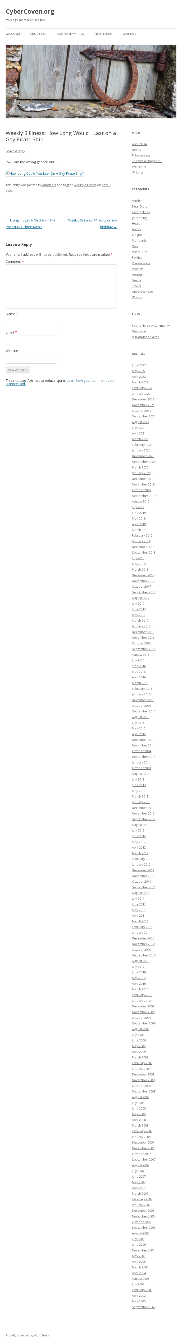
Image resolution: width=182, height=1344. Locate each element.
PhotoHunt (139, 252)
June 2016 (139, 666)
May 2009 (139, 1046)
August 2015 (140, 717)
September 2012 (143, 819)
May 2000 (139, 1301)
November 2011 (143, 876)
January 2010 (141, 1000)
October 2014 (141, 751)
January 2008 (141, 1137)
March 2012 (140, 853)
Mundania (48, 185)
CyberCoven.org (30, 11)
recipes (137, 274)
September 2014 (143, 756)
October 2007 (141, 1154)
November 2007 (143, 1148)
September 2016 (143, 649)
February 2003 (142, 1290)
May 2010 (139, 978)
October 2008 (141, 1086)
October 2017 (141, 586)
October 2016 (141, 643)
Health (136, 223)
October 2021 (141, 410)
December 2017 (143, 575)
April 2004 (139, 1273)
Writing (137, 297)
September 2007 (143, 1159)
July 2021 (138, 427)
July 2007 (138, 1171)
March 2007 (140, 1193)
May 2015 (139, 728)
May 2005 (139, 1256)
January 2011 (141, 932)
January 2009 (141, 1069)
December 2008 (143, 1074)
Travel (136, 286)
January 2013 (141, 802)
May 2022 (139, 371)
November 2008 (143, 1080)
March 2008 (140, 1125)
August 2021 (140, 422)
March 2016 (140, 683)
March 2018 (140, 569)
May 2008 (139, 1114)
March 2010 (140, 989)
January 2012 (141, 864)
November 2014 (143, 745)
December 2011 (143, 870)
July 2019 (138, 507)
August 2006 (140, 1233)
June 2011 (139, 904)
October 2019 (141, 490)
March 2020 (140, 467)
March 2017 (140, 620)
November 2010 (143, 944)
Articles (137, 201)
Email (11, 332)
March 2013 (140, 796)
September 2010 (143, 955)
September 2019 (143, 496)
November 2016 (143, 637)
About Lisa (38, 34)
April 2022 (139, 376)
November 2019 (143, 484)
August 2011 (140, 893)
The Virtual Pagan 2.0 (147, 161)
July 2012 (138, 830)
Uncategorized (142, 291)
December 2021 (143, 399)
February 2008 (142, 1131)
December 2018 (143, 547)
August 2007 (140, 1165)
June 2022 (139, 365)
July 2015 (138, 722)
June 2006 (139, 1244)
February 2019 (142, 535)
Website (12, 350)
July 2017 (138, 603)
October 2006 (141, 1222)
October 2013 (141, 768)
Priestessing (103, 34)
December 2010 (143, 938)
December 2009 (143, 1006)
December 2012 (143, 808)
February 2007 (142, 1199)
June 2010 (139, 972)
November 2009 (143, 1012)
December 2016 (143, 632)
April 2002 (139, 1295)
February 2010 (142, 995)
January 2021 (141, 450)
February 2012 (142, 859)
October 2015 (141, 705)
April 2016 (139, 677)
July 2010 (138, 966)
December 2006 (143, 1210)
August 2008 (140, 1097)
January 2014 (141, 762)
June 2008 (139, 1108)
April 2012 (139, 847)
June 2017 (139, 609)
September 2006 (143, 1227)
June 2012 (139, 836)
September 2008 (143, 1091)
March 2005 (140, 1267)
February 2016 (142, 688)
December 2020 (143, 456)
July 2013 (138, 779)
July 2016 (138, 660)
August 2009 (140, 1029)
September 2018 (143, 552)
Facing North (141, 212)
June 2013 (139, 785)
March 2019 (140, 530)
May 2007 (139, 1182)
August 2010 (140, 961)
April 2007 (139, 1188)
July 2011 (138, 898)
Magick (137, 235)
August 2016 (140, 654)
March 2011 (140, 921)
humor (136, 229)
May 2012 (139, 842)
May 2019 (139, 518)
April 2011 (139, 915)
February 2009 (142, 1063)
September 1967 (143, 1307)
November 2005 (143, 1250)
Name (12, 314)
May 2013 (139, 791)
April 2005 (139, 1261)
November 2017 (143, 581)
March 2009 (140, 1057)
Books (136, 149)
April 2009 (139, 1051)
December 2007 (143, 1142)
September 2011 (143, 887)
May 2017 (139, 615)
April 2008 (139, 1120)
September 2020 (143, 462)
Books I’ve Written (70, 34)
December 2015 (143, 700)
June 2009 (139, 1040)
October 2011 (141, 881)
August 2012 (140, 825)
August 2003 (140, 1278)
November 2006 (143, 1216)
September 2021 (143, 416)
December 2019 (143, 479)
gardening (139, 218)
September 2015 (143, 711)
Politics (137, 257)
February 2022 (142, 388)
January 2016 (141, 694)
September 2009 (143, 1023)
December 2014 (143, 739)
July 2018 (138, 558)
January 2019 (141, 541)
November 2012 (143, 813)
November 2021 (143, 405)
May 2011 (139, 910)
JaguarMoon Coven (145, 337)
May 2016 (139, 671)
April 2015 (139, 734)
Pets (135, 246)
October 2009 (141, 1017)
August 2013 (140, 774)
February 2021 (142, 444)
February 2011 (142, 927)
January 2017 (141, 626)
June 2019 (139, 513)
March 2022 (140, 382)
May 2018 (139, 564)
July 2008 (138, 1103)
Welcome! (13, 34)
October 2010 (141, 949)
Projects (138, 269)
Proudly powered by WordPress (27, 1335)
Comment (15, 261)
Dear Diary (139, 206)
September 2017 (143, 592)
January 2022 (141, 393)
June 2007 (139, 1176)
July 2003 (138, 1284)
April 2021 (139, 433)
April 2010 (139, 983)
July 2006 (138, 1239)
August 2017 (140, 598)
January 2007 (141, 1205)
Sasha (136, 280)
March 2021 (140, 439)
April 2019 (139, 524)
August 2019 (140, 501)
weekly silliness (85, 185)
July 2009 (138, 1034)
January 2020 (141, 473)
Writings (129, 34)
